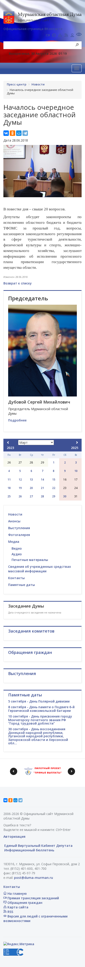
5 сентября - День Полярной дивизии (39, 701)
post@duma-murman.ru (33, 877)
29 (53, 496)
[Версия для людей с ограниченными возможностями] (79, 35)
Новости (15, 514)
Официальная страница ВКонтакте (32, 29)
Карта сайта (17, 907)
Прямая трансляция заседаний (33, 898)
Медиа (13, 541)
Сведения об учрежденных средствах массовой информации (39, 568)
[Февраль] (8, 442)
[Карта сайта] (60, 35)
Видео (17, 548)
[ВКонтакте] (6, 133)
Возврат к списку (17, 283)
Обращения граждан (24, 902)
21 (42, 488)
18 (9, 488)
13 (31, 479)
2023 (10, 448)
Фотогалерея (19, 535)
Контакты (16, 578)
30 (64, 496)
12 (20, 479)
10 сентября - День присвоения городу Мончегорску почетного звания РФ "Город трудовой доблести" (40, 719)
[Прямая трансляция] (48, 35)
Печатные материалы (30, 560)
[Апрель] (76, 442)
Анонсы (14, 521)
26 (20, 496)
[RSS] (66, 35)
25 (9, 496)
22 (53, 488)
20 (31, 488)
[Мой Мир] (19, 133)
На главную (17, 893)
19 (20, 488)
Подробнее (17, 420)
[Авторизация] (72, 35)
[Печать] (54, 35)
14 (42, 479)
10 (76, 471)
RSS (10, 912)
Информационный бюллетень (28, 850)
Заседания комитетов (31, 631)
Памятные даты (21, 585)
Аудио (17, 554)
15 (53, 479)
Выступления (19, 528)
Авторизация (14, 836)
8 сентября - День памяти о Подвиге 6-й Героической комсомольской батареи (41, 709)
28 (42, 496)
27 (31, 496)
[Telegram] (25, 133)
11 (9, 479)
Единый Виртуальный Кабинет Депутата (38, 845)
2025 (74, 448)
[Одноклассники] (12, 133)
